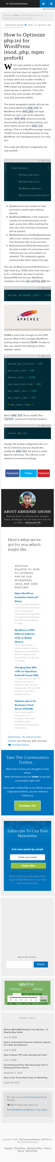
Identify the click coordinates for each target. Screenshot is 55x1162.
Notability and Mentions (24, 1109)
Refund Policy (31, 1151)
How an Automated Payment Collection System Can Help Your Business (27, 1044)
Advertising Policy (34, 1148)
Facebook (12, 473)
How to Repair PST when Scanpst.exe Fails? (25, 1055)
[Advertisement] (27, 927)
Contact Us (27, 805)
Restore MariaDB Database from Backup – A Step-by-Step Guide (26, 1031)
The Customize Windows (15, 4)
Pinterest (43, 473)
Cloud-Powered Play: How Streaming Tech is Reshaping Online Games (26, 1066)
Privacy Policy (19, 1148)
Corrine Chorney (36, 1097)
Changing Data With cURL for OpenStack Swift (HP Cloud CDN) (26, 671)
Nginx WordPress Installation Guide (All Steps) (26, 597)
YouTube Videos (20, 745)
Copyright (8, 1148)
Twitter (28, 473)
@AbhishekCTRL (33, 522)
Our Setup (42, 1109)
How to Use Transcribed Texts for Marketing (25, 1077)
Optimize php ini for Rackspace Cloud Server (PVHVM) (25, 705)
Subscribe (28, 865)
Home (16, 15)
